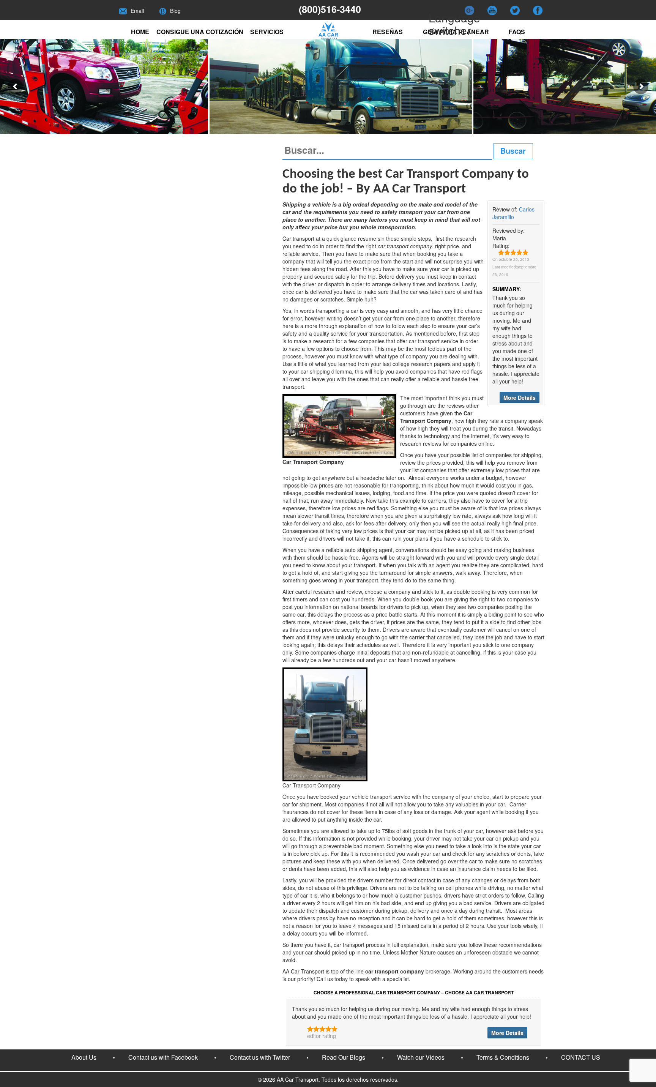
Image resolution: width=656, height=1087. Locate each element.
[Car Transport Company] (339, 425)
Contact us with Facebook (163, 1057)
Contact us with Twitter (260, 1057)
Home (140, 31)
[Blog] (162, 10)
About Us (83, 1057)
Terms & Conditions (502, 1057)
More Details (519, 397)
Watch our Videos (421, 1057)
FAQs (517, 31)
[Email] (123, 10)
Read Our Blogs (343, 1057)
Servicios (267, 31)
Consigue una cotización (199, 31)
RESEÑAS (387, 31)
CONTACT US (580, 1057)
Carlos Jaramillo (513, 213)
